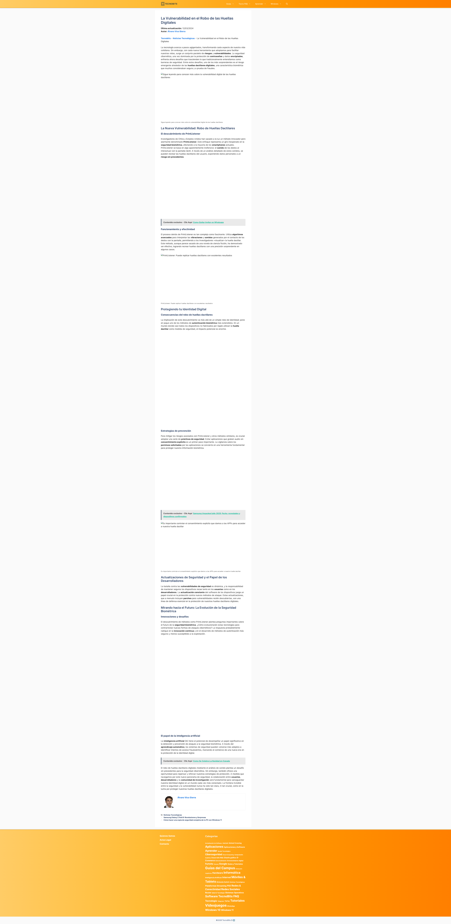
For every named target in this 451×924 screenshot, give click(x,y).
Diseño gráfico (230, 858)
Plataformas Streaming (215, 886)
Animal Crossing (235, 843)
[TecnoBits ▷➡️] (169, 4)
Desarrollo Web (217, 858)
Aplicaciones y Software (234, 847)
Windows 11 (227, 910)
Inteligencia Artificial (213, 877)
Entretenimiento (221, 861)
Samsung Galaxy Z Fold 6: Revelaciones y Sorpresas (185, 817)
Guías (228, 4)
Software (211, 896)
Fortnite (209, 864)
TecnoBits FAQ (228, 896)
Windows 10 (212, 909)
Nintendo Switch (223, 882)
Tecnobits (166, 38)
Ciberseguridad (213, 854)
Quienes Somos (167, 836)
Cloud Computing (228, 855)
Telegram (221, 901)
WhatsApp (231, 906)
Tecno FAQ (243, 4)
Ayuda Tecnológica (224, 851)
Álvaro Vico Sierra (176, 31)
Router (208, 893)
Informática (232, 872)
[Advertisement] (203, 177)
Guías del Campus (220, 868)
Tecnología (211, 901)
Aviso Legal (165, 840)
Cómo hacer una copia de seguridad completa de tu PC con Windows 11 (193, 820)
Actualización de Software (213, 843)
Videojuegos (216, 905)
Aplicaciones (214, 846)
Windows (274, 4)
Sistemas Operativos (234, 893)
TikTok (227, 901)
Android (225, 843)
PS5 (229, 885)
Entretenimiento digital (235, 861)
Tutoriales (237, 900)
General (216, 864)
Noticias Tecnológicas (184, 38)
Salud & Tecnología (218, 893)
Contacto (164, 844)
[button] (287, 4)
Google (223, 863)
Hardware (217, 873)
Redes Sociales (230, 889)
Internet (226, 877)
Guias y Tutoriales (235, 864)
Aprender (259, 4)
